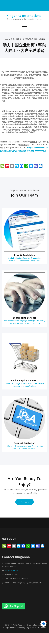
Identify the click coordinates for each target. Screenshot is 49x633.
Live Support (16, 606)
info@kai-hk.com (11, 570)
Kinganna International (24, 15)
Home (6, 39)
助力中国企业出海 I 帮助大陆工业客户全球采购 (28, 39)
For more (25, 502)
